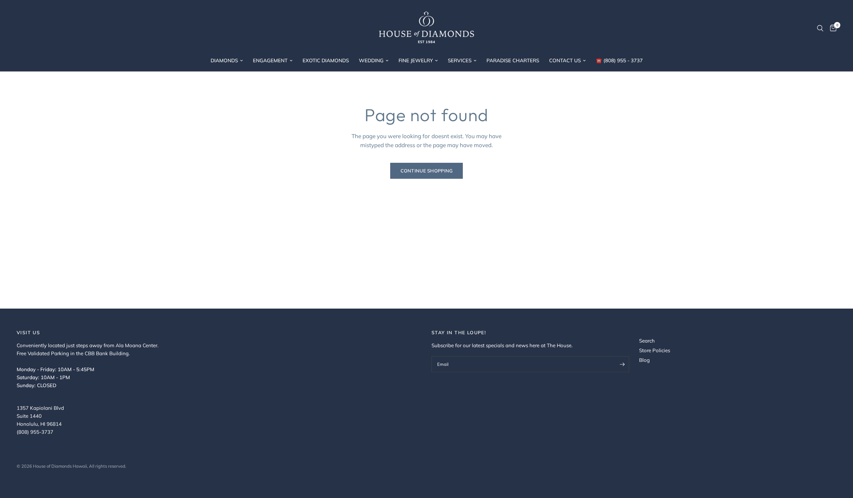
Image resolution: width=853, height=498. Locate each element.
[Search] (820, 28)
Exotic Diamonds (326, 60)
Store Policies (654, 350)
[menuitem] (227, 60)
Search (647, 341)
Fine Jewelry (416, 60)
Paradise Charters (512, 60)
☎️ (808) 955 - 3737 (619, 60)
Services (459, 60)
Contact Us (565, 60)
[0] (831, 28)
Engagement (270, 60)
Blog (644, 360)
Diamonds (224, 60)
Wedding (371, 60)
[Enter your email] (622, 364)
